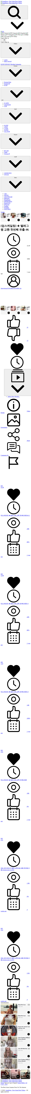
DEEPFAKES (8, 201)
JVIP (5, 64)
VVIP (15, 157)
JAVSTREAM (8, 197)
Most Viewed (7, 61)
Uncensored (7, 104)
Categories (18, 64)
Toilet (5, 152)
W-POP (6, 130)
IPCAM (6, 150)
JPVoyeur (6, 204)
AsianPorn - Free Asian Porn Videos (15, 1090)
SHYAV (6, 195)
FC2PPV (6, 103)
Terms (19, 1083)
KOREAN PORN (14, 288)
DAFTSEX (7, 209)
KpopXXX (7, 203)
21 (27, 327)
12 (27, 340)
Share (28, 440)
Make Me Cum (28, 308)
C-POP (6, 128)
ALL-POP (7, 131)
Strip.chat (8, 218)
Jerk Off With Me (8, 215)
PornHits (6, 207)
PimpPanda (7, 200)
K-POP (6, 125)
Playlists (13, 64)
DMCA (23, 1083)
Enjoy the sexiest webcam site (28, 215)
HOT (8, 64)
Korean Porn (7, 82)
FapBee (6, 206)
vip (20, 288)
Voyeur (15, 134)
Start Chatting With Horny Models (18, 215)
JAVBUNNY (8, 173)
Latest (5, 60)
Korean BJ (7, 83)
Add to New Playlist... (14, 396)
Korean (15, 66)
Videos (15, 43)
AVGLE (6, 174)
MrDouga (6, 198)
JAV (2, 100)
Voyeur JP (7, 154)
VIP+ (5, 194)
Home (2, 1083)
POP (15, 109)
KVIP (2, 64)
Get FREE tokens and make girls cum (4, 1074)
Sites (15, 177)
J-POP (6, 127)
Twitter (3, 212)
